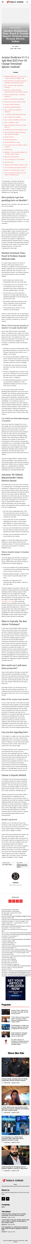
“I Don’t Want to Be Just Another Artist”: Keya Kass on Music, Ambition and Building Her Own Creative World (20, 1019)
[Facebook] (10, 901)
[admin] (15, 876)
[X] (13, 901)
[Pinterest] (17, 901)
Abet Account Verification (12, 157)
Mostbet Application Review (13, 107)
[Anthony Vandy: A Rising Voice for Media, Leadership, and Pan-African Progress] (6, 1012)
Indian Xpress (7, 1082)
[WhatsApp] (21, 901)
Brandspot (4, 1217)
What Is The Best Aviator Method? (15, 99)
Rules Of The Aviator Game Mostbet (15, 102)
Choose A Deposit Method (12, 104)
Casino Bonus (8, 149)
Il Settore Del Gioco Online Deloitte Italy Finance (22, 866)
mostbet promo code (8, 601)
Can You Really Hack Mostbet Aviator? (16, 167)
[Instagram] (7, 1199)
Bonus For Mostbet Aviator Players (15, 170)
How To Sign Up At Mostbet (13, 117)
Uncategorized (15, 27)
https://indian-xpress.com (15, 885)
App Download (9, 162)
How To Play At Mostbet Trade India (15, 120)
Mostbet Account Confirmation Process (16, 129)
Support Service (9, 137)
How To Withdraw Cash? (12, 122)
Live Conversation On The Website (14, 159)
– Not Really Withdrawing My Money (15, 114)
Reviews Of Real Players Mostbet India (16, 165)
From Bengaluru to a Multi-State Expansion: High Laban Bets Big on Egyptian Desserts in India (20, 1027)
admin (16, 46)
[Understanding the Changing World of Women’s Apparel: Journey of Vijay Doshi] (6, 1034)
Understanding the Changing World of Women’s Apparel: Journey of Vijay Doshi (19, 1034)
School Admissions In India (12, 142)
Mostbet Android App (11, 139)
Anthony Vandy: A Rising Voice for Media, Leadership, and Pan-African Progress (20, 1012)
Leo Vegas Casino (7, 864)
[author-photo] (3, 1082)
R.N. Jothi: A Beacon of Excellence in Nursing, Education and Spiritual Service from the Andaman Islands (20, 1042)
